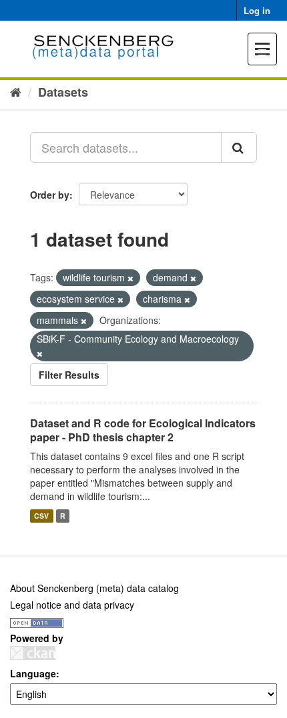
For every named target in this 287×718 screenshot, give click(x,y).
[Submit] (239, 147)
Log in (257, 10)
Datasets (63, 92)
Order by (49, 194)
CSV (41, 516)
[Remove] (130, 278)
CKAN (32, 653)
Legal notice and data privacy (72, 604)
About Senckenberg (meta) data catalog (94, 588)
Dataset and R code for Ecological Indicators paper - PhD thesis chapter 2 (143, 430)
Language (33, 673)
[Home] (15, 91)
